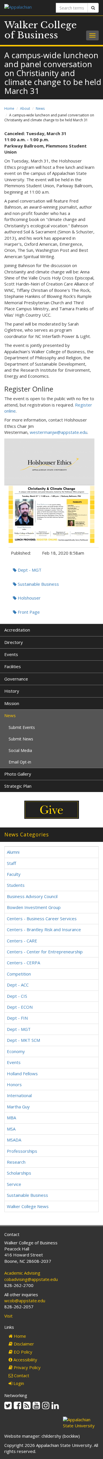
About (25, 108)
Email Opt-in (20, 762)
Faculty (14, 874)
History (11, 691)
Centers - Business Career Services (42, 918)
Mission (11, 703)
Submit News (21, 739)
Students (16, 885)
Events (11, 654)
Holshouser (29, 598)
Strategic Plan (17, 786)
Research (16, 1162)
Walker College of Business (40, 30)
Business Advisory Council (32, 896)
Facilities (12, 666)
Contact (21, 1375)
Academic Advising (22, 1273)
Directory (13, 642)
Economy (16, 1051)
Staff (11, 863)
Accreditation (17, 630)
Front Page (28, 612)
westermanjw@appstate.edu (58, 432)
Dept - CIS (17, 996)
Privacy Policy (27, 1367)
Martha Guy (18, 1107)
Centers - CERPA (23, 962)
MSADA (14, 1140)
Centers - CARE (22, 941)
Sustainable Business (38, 584)
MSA (11, 1129)
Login (18, 1383)
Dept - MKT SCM (23, 1040)
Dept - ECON (20, 1007)
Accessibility (24, 1359)
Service (14, 1184)
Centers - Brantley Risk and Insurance (44, 929)
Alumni (13, 852)
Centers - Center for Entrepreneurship (45, 952)
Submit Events (22, 727)
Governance (16, 679)
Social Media (20, 750)
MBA (11, 1117)
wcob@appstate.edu (24, 1300)
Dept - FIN (17, 1018)
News (40, 108)
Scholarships (19, 1173)
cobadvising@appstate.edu (31, 1279)
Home (9, 108)
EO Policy (22, 1352)
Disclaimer (23, 1344)
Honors (14, 1084)
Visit (8, 1316)
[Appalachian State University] (25, 7)
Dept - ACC (18, 985)
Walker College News (28, 1206)
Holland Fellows (22, 1073)
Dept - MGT (29, 570)
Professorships (22, 1151)
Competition (19, 974)
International (19, 1095)
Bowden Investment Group (34, 907)
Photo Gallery (17, 774)
